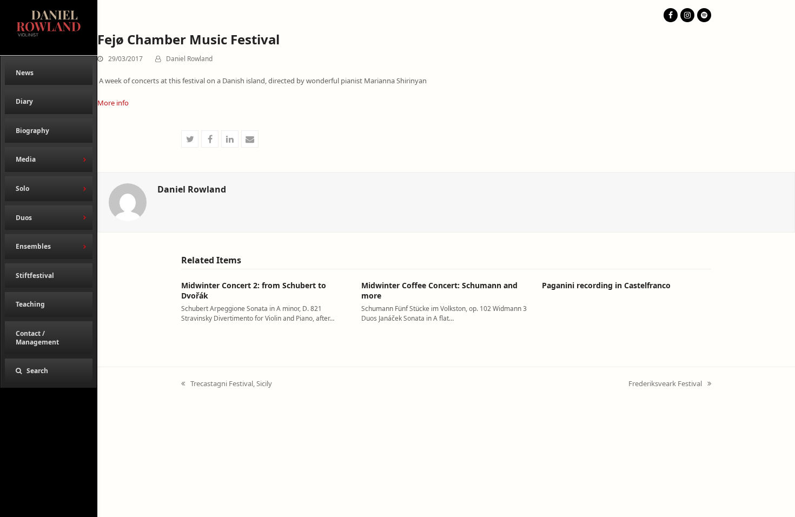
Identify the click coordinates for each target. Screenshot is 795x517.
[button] (48, 371)
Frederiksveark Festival (665, 384)
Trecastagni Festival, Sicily (226, 384)
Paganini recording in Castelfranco (606, 285)
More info (113, 103)
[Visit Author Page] (128, 201)
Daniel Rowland (189, 58)
